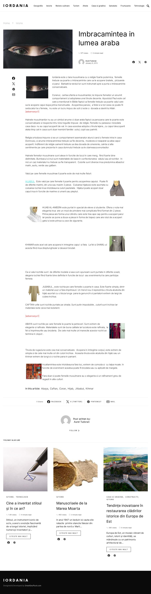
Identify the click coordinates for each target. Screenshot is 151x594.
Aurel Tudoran (91, 61)
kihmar (89, 388)
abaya (44, 388)
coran (62, 388)
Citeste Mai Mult (18, 536)
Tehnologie (22, 497)
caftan (54, 388)
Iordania (16, 6)
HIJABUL (30, 181)
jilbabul (79, 388)
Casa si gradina (114, 497)
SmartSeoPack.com (33, 585)
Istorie (19, 23)
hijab (70, 388)
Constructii (131, 497)
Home (6, 23)
